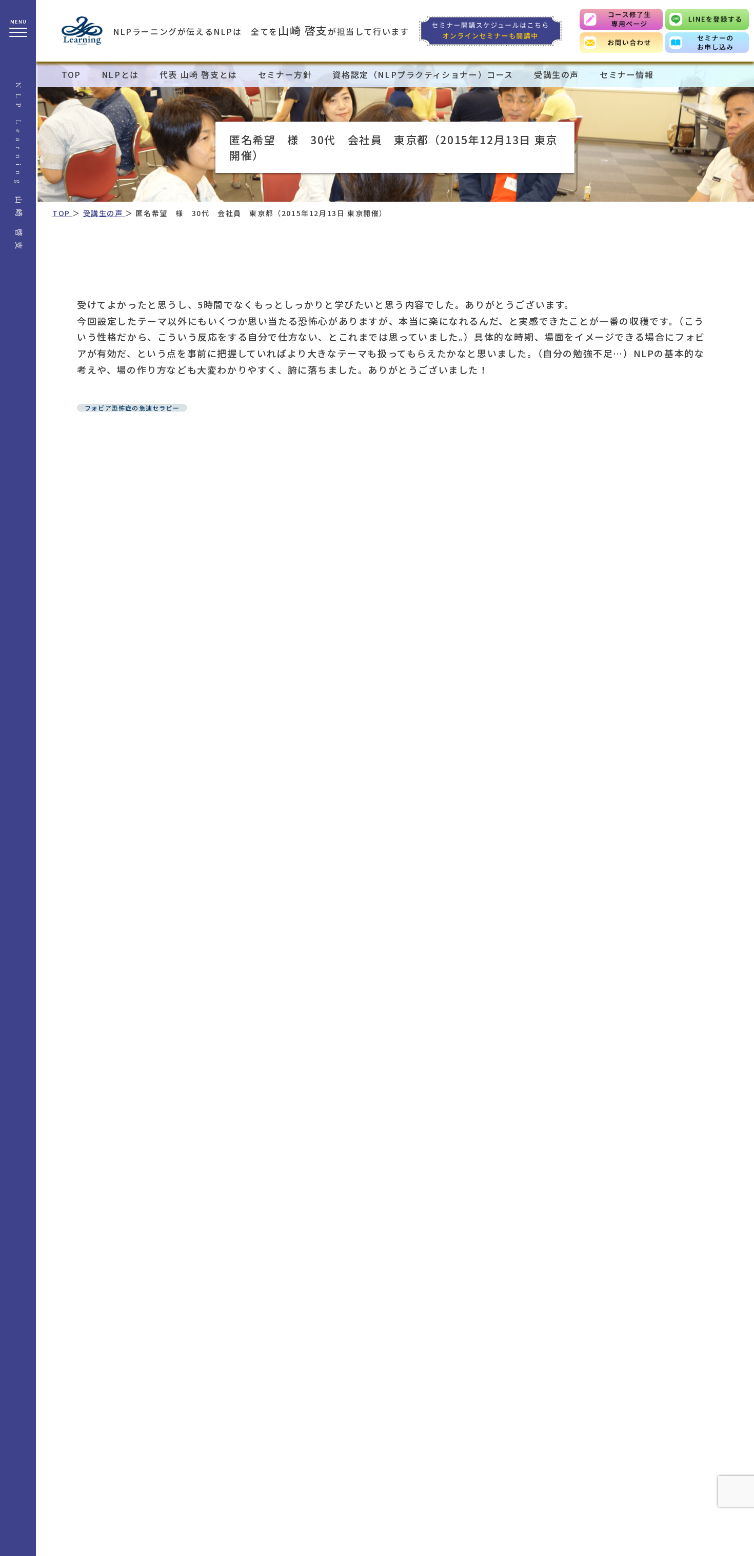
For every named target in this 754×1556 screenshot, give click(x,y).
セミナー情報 (627, 74)
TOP (71, 74)
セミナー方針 (285, 74)
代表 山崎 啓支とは (198, 74)
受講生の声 (556, 74)
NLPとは (120, 74)
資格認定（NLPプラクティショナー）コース (422, 74)
